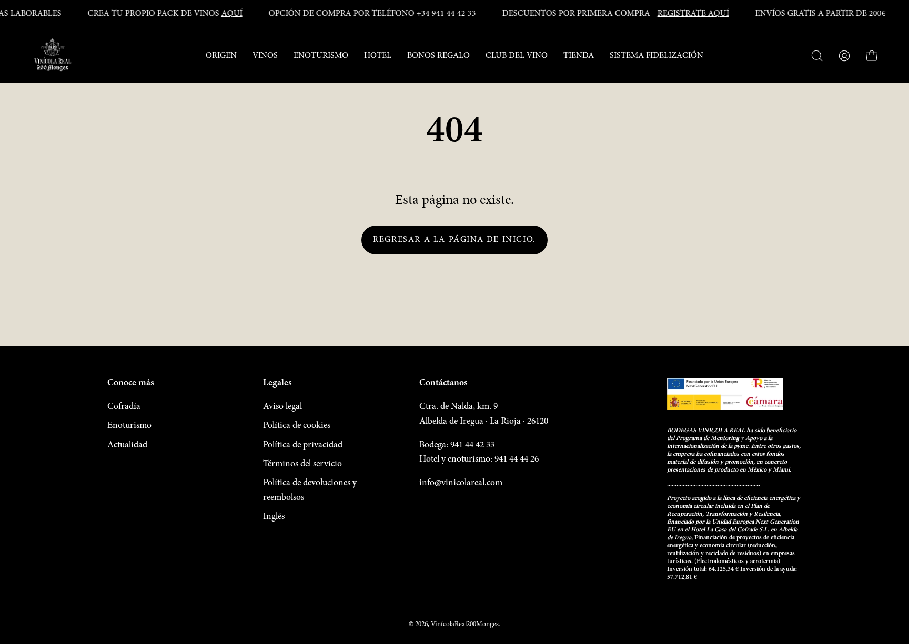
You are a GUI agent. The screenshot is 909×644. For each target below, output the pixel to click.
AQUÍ (232, 13)
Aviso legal (282, 407)
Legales (277, 383)
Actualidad (127, 445)
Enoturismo (129, 426)
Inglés (274, 517)
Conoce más (130, 383)
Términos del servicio (302, 464)
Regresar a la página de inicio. (454, 240)
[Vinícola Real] (53, 55)
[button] (221, 55)
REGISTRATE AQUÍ (693, 13)
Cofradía (123, 407)
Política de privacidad (302, 445)
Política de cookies (296, 426)
